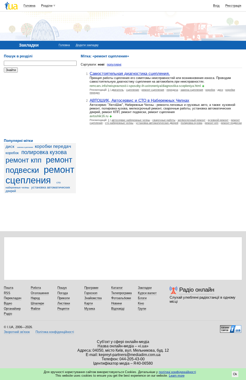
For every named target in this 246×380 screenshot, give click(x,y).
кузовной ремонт (218, 120)
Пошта (8, 288)
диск (10, 146)
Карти (88, 303)
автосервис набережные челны (130, 120)
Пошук (62, 288)
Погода (62, 293)
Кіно (141, 303)
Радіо (8, 313)
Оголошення (40, 293)
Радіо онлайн (196, 289)
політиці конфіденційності (177, 372)
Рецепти (63, 308)
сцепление (132, 89)
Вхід (216, 5)
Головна (29, 5)
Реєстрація (233, 5)
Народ (35, 298)
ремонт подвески (231, 122)
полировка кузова (44, 152)
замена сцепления (25, 147)
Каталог (117, 288)
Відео (8, 303)
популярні (114, 64)
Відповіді (117, 308)
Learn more (176, 375)
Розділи (46, 5)
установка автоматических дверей (157, 122)
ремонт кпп (24, 160)
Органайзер (12, 308)
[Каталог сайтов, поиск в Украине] (230, 327)
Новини (116, 303)
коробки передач (53, 146)
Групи (142, 308)
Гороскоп (90, 293)
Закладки (145, 288)
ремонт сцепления (40, 174)
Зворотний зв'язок (17, 332)
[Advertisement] (40, 106)
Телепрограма (121, 293)
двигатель (117, 89)
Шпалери (37, 303)
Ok (235, 374)
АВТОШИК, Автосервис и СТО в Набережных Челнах (139, 100)
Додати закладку (87, 45)
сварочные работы (163, 120)
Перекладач (12, 298)
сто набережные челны (119, 122)
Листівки (63, 303)
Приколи (63, 298)
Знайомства (93, 298)
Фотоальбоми (121, 298)
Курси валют (147, 293)
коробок (12, 153)
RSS (7, 293)
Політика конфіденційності (55, 332)
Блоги (142, 298)
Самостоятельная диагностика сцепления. (130, 73)
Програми (91, 288)
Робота (36, 288)
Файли (35, 308)
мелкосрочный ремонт (191, 120)
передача (172, 89)
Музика (89, 308)
